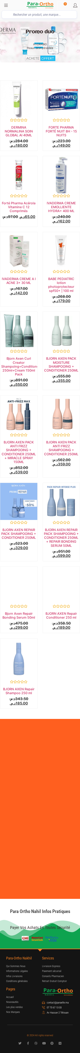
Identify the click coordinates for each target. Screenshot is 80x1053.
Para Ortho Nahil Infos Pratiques (40, 911)
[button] (4, 42)
